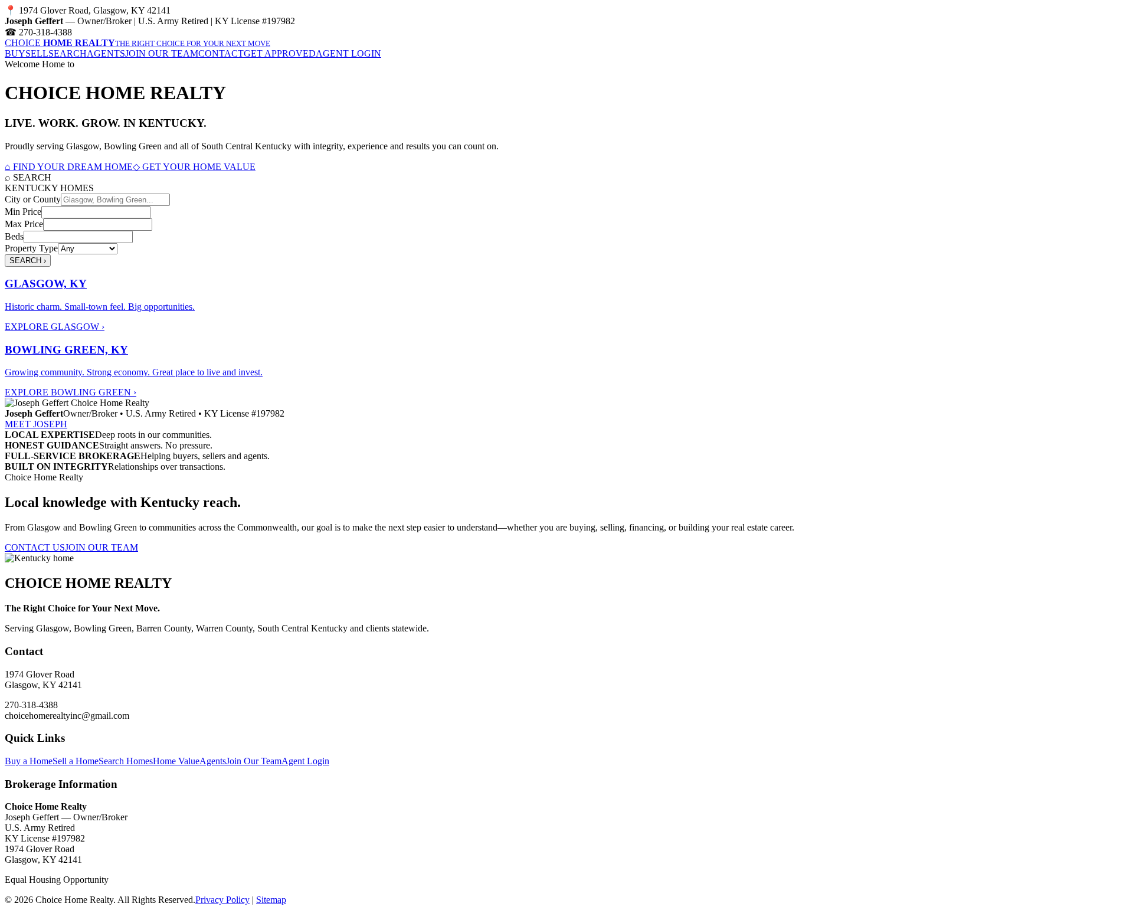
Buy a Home (29, 761)
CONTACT (221, 53)
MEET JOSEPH (36, 424)
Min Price (23, 212)
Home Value (176, 761)
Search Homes (126, 761)
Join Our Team (253, 761)
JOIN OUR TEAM (161, 53)
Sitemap (271, 900)
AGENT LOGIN (348, 53)
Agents (212, 761)
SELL (36, 53)
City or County (33, 199)
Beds (14, 236)
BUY (15, 53)
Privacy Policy (222, 900)
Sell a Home (76, 761)
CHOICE (137, 43)
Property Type (31, 248)
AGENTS (106, 53)
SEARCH (67, 53)
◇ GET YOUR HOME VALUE (194, 167)
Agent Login (305, 761)
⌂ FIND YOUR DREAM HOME (69, 167)
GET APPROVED (280, 53)
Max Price (24, 224)
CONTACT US (35, 547)
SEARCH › (27, 260)
